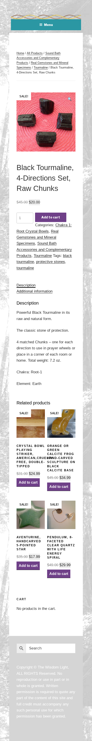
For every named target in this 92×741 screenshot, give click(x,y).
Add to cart (50, 217)
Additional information (34, 291)
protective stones (50, 262)
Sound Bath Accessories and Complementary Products (39, 57)
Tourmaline (41, 67)
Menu (48, 25)
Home (20, 53)
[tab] (26, 285)
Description (26, 285)
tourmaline (25, 268)
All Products (35, 53)
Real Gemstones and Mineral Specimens (38, 237)
